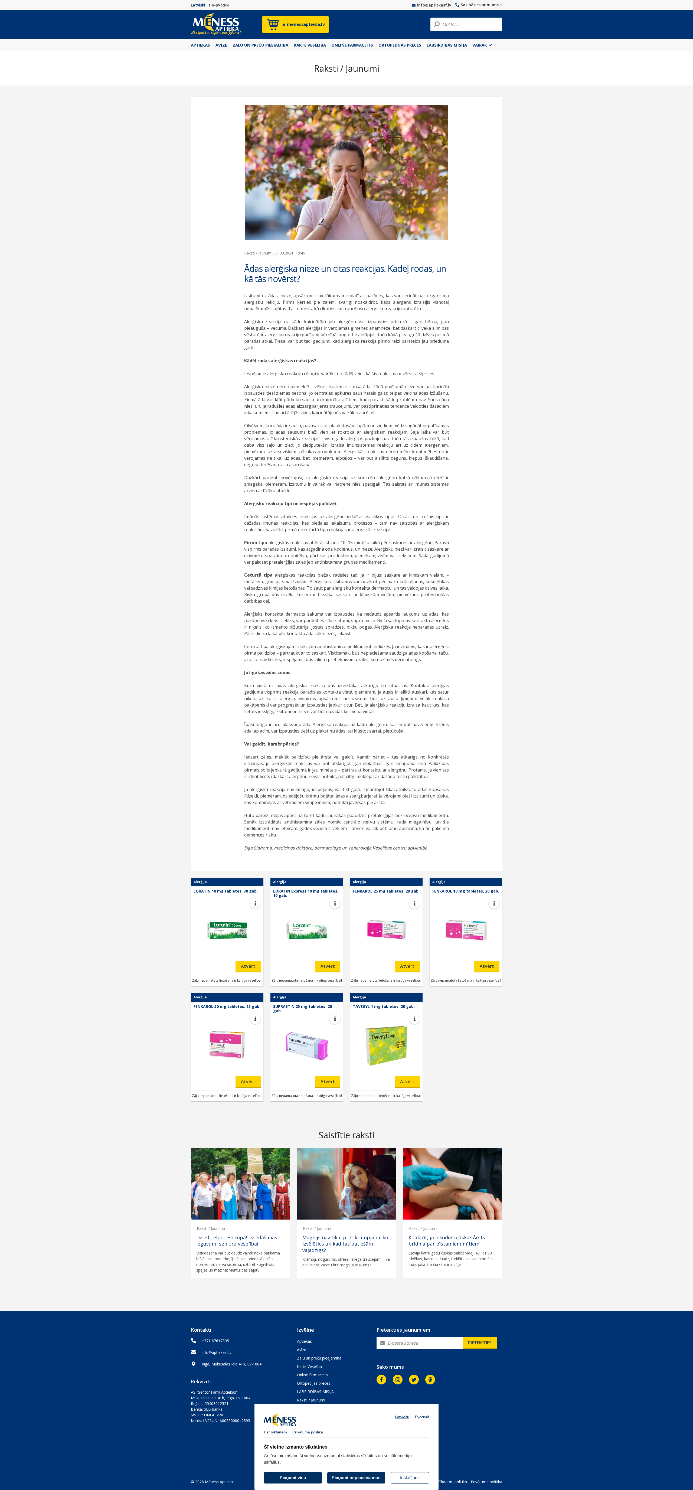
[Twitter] (414, 1379)
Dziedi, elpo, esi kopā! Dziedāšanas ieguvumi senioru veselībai (236, 1240)
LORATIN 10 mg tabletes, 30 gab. (226, 891)
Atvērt (248, 966)
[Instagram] (398, 1379)
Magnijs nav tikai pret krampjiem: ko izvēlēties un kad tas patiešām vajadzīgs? (345, 1243)
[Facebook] (381, 1379)
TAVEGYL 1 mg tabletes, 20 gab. (384, 1006)
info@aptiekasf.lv (434, 5)
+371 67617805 (215, 1340)
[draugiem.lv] (430, 1379)
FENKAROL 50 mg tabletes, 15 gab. (227, 1006)
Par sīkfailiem (275, 1432)
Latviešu (402, 1417)
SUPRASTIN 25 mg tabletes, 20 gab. (302, 1008)
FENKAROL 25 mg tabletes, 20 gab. (386, 891)
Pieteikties (480, 1343)
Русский (422, 1417)
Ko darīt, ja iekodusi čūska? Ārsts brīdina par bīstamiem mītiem (446, 1240)
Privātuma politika (486, 1481)
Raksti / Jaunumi (211, 1228)
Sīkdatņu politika (452, 1481)
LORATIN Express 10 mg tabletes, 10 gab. (305, 893)
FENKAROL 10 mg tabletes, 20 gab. (465, 891)
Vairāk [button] (480, 45)
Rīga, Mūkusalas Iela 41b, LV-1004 (231, 1364)
